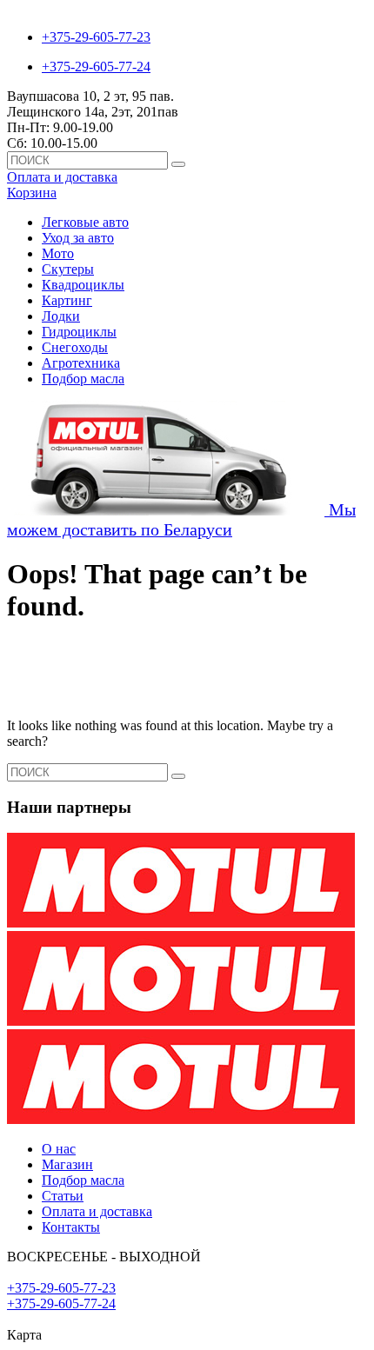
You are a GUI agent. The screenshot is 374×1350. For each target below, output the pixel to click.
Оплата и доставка (62, 177)
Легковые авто (85, 222)
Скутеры (68, 269)
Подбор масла (83, 378)
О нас (59, 1148)
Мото (58, 253)
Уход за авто (78, 237)
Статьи (62, 1195)
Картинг (67, 300)
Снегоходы (75, 347)
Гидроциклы (79, 331)
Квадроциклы (83, 284)
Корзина (32, 192)
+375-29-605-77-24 (96, 66)
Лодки (61, 316)
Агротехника (81, 363)
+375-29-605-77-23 (96, 37)
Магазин (67, 1164)
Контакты (71, 1227)
